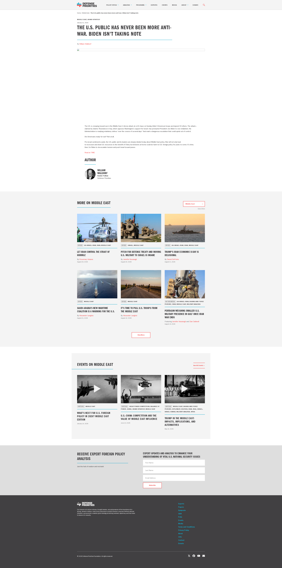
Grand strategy (93, 19)
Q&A (180, 514)
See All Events (198, 365)
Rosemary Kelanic (86, 259)
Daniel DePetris (173, 259)
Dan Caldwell (194, 321)
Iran (98, 245)
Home (79, 13)
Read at (90, 152)
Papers (181, 507)
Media (174, 5)
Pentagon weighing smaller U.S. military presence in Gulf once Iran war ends (184, 314)
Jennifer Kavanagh (130, 259)
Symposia (182, 510)
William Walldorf (85, 44)
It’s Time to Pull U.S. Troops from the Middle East (139, 309)
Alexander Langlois (86, 315)
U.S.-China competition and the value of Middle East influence (139, 417)
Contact (181, 540)
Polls (180, 517)
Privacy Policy (183, 530)
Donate (195, 5)
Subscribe (152, 485)
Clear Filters (201, 208)
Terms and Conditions (186, 527)
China (129, 409)
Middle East (85, 13)
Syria (193, 412)
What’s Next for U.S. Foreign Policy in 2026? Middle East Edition (93, 416)
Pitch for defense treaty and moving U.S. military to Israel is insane (141, 253)
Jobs (180, 537)
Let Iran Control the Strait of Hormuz (93, 253)
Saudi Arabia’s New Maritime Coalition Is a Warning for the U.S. (96, 309)
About (180, 534)
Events (164, 5)
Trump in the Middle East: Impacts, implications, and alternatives (180, 421)
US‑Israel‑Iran (90, 245)
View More (141, 335)
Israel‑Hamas (170, 412)
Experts (154, 5)
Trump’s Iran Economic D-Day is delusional (182, 253)
